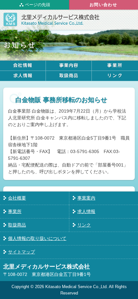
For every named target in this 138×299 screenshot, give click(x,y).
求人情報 (86, 211)
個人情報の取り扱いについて (37, 238)
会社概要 (17, 198)
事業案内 (86, 198)
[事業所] (115, 66)
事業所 (15, 211)
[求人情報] (23, 76)
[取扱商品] (68, 76)
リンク (84, 224)
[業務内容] (68, 66)
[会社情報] (23, 66)
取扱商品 (17, 224)
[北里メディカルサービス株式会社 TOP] (51, 22)
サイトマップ (21, 251)
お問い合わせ (103, 4)
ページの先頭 (37, 4)
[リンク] (115, 76)
